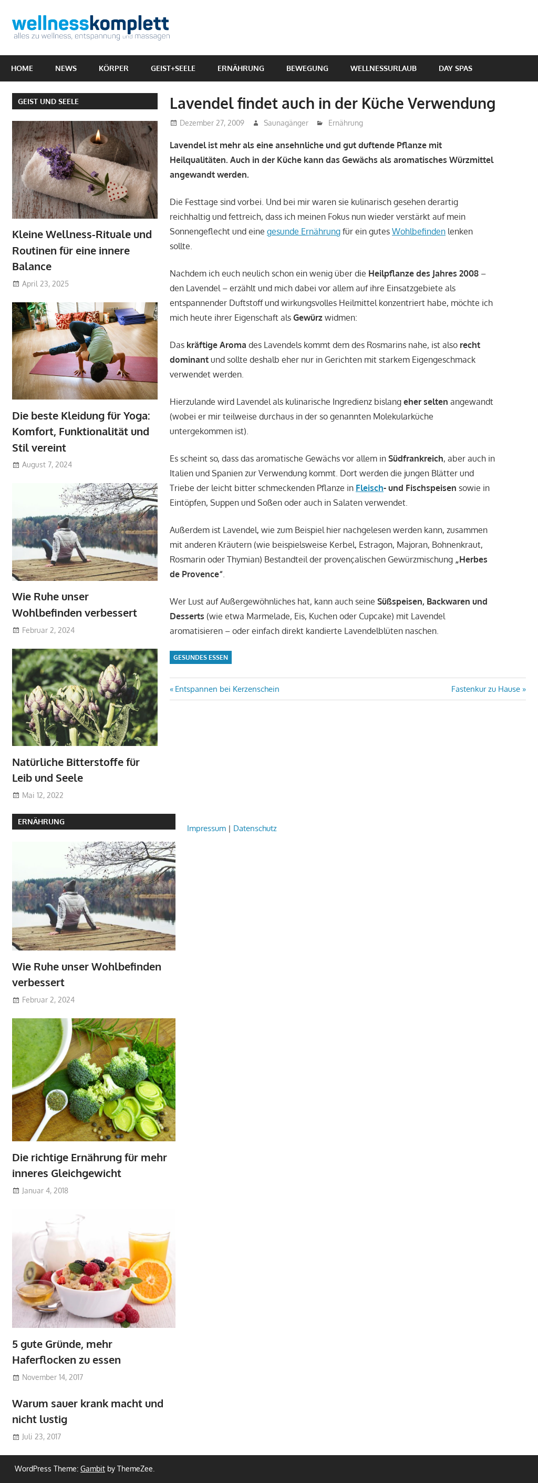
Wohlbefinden (419, 231)
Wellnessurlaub (383, 68)
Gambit (92, 1468)
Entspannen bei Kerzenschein (227, 689)
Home (22, 68)
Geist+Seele (173, 68)
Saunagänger (286, 122)
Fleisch (370, 488)
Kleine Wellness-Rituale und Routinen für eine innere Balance (82, 250)
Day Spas (455, 68)
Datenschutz (255, 828)
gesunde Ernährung (303, 231)
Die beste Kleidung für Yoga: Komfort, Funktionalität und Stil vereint (81, 431)
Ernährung (241, 68)
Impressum (206, 828)
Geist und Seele (48, 101)
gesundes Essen (200, 657)
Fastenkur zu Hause (485, 689)
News (66, 68)
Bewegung (307, 68)
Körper (114, 68)
